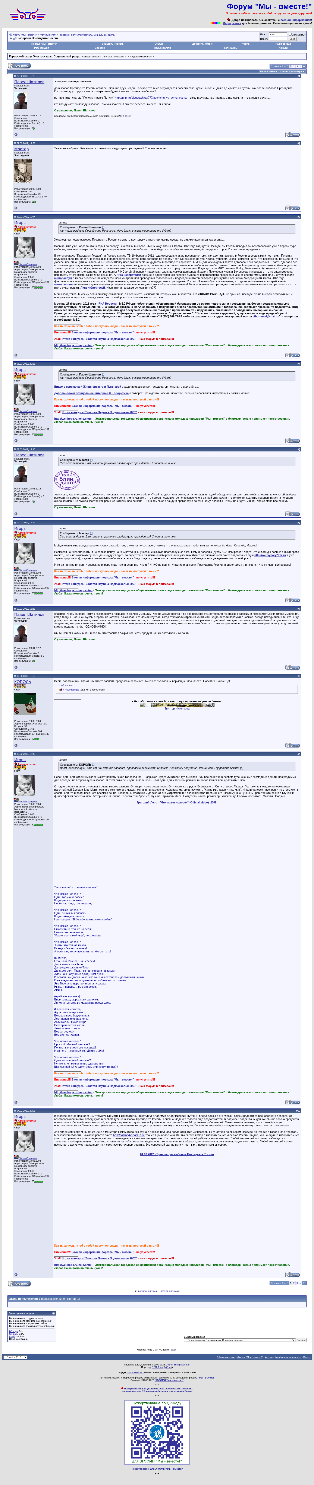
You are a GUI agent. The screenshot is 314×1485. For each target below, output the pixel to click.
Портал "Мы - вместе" (44, 43)
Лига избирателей (129, 274)
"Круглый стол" (48, 35)
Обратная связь (226, 1357)
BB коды (13, 1331)
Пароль (264, 39)
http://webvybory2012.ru (270, 555)
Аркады (283, 48)
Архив (269, 1357)
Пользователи (162, 48)
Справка (100, 48)
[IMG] (12, 1336)
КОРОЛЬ (22, 681)
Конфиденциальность (288, 1357)
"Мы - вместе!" (135, 1372)
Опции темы (267, 71)
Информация (232, 23)
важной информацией (295, 20)
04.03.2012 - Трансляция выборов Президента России (177, 1154)
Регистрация (41, 48)
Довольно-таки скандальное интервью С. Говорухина (91, 393)
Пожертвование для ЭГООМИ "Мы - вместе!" (157, 1468)
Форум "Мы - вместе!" (25, 35)
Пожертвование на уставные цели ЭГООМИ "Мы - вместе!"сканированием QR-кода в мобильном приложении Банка (157, 1389)
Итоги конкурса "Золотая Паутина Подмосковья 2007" (99, 338)
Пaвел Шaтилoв (29, 82)
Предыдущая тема (146, 1291)
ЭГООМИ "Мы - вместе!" (169, 1380)
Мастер (21, 149)
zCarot (168, 1367)
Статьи (159, 43)
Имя (262, 34)
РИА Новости (107, 303)
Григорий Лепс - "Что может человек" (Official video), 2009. (177, 802)
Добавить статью (202, 43)
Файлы (246, 43)
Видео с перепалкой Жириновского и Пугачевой (87, 386)
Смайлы (13, 1334)
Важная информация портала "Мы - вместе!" (103, 332)
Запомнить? (298, 35)
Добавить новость (113, 43)
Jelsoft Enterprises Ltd (177, 1364)
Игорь (20, 222)
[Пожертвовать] (157, 1464)
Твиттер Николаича (177, 708)
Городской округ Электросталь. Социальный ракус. (87, 35)
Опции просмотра (291, 71)
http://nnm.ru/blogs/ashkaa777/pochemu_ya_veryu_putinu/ (151, 97)
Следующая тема (168, 1291)
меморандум (63, 278)
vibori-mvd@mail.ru (266, 316)
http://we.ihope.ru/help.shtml (73, 345)
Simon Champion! (28, 264)
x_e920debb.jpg (71, 689)
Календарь (230, 48)
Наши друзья (283, 43)
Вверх (307, 1357)
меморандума (63, 284)
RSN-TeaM (157, 1367)
